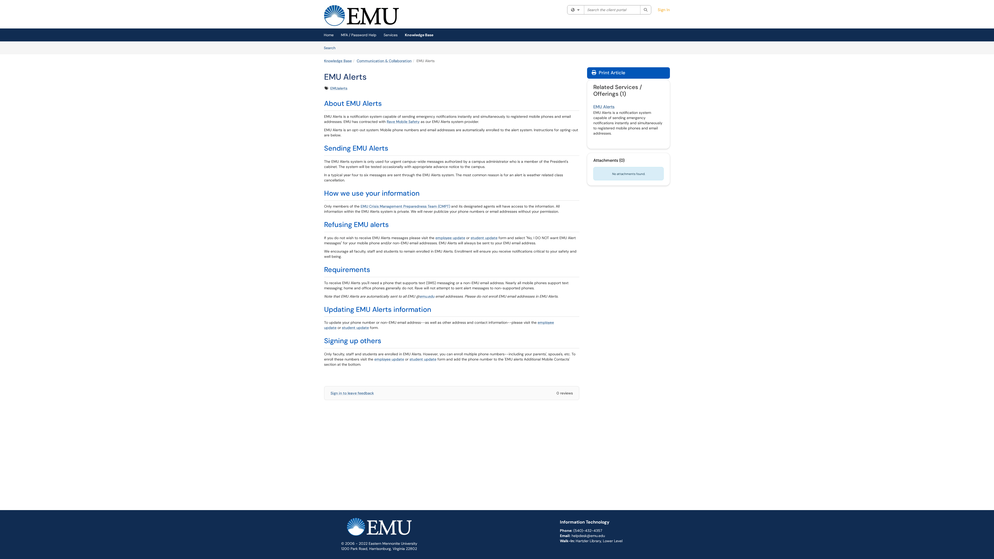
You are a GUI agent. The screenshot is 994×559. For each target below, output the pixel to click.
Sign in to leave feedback (352, 393)
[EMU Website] (379, 529)
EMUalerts (338, 88)
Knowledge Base (419, 35)
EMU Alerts (604, 106)
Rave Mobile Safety (403, 121)
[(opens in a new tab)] (361, 15)
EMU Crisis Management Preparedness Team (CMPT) (405, 206)
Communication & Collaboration (384, 60)
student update (484, 238)
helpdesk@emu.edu (588, 535)
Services (391, 35)
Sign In (664, 9)
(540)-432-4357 (587, 530)
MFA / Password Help (358, 35)
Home (329, 35)
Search (331, 47)
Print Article (611, 73)
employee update (450, 238)
